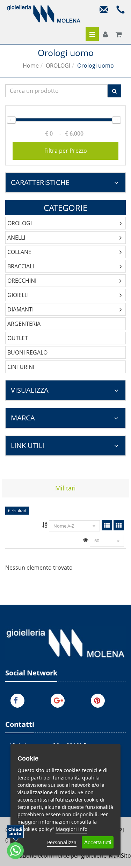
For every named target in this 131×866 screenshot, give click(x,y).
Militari (65, 488)
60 (96, 540)
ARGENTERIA (24, 324)
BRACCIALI (20, 266)
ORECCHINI (21, 280)
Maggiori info (71, 829)
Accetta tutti (97, 842)
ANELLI (16, 237)
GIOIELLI (18, 295)
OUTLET (17, 338)
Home (31, 65)
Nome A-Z (64, 526)
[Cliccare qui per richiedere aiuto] (15, 842)
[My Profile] (105, 35)
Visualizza (30, 390)
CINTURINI (20, 367)
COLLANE (19, 252)
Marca (23, 417)
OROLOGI (58, 65)
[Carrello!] (119, 35)
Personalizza (62, 842)
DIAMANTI (20, 309)
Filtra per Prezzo (65, 150)
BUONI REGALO (27, 352)
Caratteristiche (40, 182)
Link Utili (27, 445)
